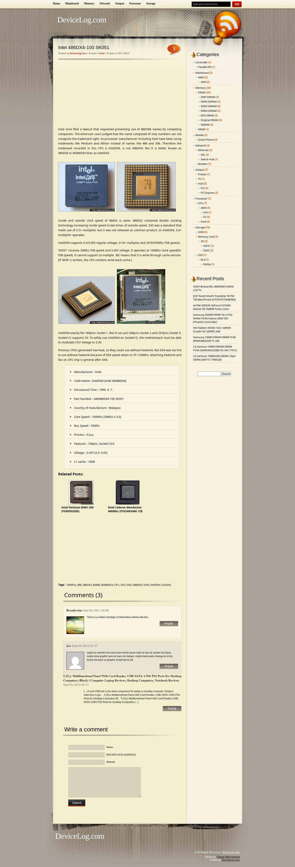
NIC (203, 154)
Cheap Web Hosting (228, 856)
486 (79, 585)
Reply (169, 623)
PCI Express (208, 193)
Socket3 (166, 585)
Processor (135, 3)
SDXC (206, 250)
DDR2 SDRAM (209, 101)
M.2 (203, 259)
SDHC (206, 246)
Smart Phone (206, 139)
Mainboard (72, 3)
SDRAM (205, 124)
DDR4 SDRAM (209, 111)
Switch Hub (207, 159)
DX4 (129, 585)
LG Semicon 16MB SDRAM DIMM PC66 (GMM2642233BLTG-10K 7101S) (215, 348)
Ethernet (203, 150)
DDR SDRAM (208, 97)
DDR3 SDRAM (209, 106)
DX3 (123, 585)
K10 (205, 212)
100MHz (71, 585)
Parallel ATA (205, 67)
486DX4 (87, 585)
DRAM (201, 92)
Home (56, 3)
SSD (200, 255)
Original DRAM (209, 120)
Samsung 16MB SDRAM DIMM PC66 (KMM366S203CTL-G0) (214, 339)
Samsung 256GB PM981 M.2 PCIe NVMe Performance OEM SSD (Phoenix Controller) (212, 318)
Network (105, 3)
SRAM (201, 129)
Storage (150, 3)
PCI (203, 188)
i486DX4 (137, 585)
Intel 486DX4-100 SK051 (83, 47)
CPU (116, 585)
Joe (68, 645)
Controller (201, 62)
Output (119, 3)
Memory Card (206, 236)
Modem (203, 164)
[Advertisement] (119, 94)
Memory (89, 3)
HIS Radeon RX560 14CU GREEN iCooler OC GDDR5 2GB (212, 329)
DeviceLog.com (81, 19)
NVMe (207, 264)
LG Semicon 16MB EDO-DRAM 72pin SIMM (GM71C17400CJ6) (214, 357)
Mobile (199, 135)
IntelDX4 (155, 585)
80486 (96, 585)
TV (199, 179)
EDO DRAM (207, 115)
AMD (201, 77)
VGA (200, 183)
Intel (102, 53)
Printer (202, 174)
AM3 (203, 82)
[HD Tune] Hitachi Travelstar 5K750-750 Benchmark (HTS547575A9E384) (214, 297)
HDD (201, 232)
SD (202, 241)
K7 (204, 217)
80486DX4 (107, 585)
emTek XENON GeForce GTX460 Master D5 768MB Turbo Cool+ (212, 307)
